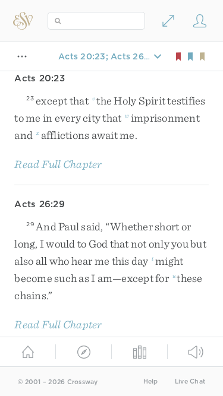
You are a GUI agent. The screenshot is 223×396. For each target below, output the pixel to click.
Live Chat (190, 381)
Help (150, 381)
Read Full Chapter (58, 164)
